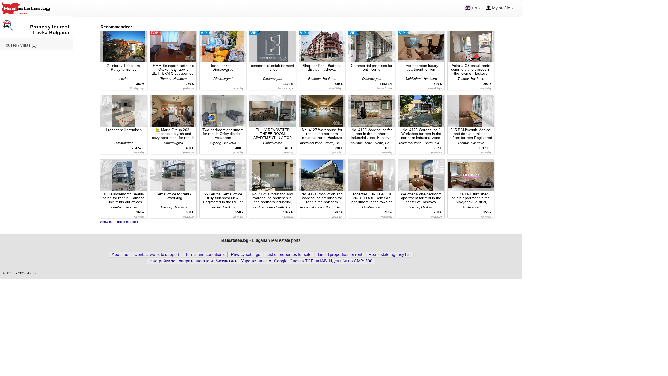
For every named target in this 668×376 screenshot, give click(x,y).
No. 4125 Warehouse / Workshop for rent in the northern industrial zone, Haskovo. (421, 134)
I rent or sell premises (124, 130)
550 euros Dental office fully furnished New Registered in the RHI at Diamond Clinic (223, 198)
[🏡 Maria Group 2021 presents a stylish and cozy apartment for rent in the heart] (173, 111)
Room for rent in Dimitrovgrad (223, 67)
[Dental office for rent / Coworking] (173, 175)
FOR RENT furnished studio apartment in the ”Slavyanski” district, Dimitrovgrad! (471, 198)
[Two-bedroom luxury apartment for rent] (421, 46)
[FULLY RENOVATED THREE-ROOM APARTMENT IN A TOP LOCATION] (272, 111)
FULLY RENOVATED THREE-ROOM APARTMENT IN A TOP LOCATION (272, 134)
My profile (501, 8)
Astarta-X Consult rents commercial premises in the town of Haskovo (470, 69)
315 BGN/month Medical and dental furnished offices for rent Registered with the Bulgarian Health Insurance (470, 134)
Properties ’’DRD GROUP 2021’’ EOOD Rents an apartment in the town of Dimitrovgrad (371, 198)
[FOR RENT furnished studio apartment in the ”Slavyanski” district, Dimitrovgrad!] (471, 175)
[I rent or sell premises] (123, 111)
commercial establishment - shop (272, 67)
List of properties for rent (340, 254)
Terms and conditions (205, 254)
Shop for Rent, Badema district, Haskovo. (322, 67)
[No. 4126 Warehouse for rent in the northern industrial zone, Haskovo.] (371, 111)
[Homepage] (25, 7)
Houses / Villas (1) (20, 45)
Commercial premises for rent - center (371, 67)
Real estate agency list (389, 254)
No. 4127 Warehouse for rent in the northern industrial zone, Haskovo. (322, 134)
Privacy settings (245, 254)
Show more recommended (119, 222)
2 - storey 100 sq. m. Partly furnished (124, 67)
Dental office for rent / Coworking (173, 196)
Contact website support (156, 254)
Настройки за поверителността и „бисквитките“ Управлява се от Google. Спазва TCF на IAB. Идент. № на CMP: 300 (261, 261)
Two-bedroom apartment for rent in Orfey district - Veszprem (222, 134)
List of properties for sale (289, 254)
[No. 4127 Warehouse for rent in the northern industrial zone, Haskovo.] (322, 111)
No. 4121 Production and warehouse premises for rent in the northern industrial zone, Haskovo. (322, 198)
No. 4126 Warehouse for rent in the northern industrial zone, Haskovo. (371, 134)
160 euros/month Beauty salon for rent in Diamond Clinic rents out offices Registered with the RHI (124, 198)
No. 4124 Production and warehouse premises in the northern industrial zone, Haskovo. (272, 198)
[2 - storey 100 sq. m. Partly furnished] (123, 46)
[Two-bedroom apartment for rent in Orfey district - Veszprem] (223, 111)
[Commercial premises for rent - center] (371, 46)
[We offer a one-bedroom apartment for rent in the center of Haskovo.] (421, 175)
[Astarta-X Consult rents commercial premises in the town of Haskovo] (471, 46)
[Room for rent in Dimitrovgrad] (223, 46)
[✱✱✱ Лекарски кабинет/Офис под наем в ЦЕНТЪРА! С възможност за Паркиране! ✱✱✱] (173, 46)
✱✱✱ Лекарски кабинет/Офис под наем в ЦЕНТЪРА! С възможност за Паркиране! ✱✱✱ (173, 69)
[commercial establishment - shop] (272, 46)
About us (120, 254)
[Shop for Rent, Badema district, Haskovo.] (322, 46)
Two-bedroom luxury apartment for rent (421, 67)
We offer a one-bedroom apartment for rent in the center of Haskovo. (421, 198)
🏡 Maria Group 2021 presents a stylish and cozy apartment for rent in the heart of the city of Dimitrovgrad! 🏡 (173, 134)
